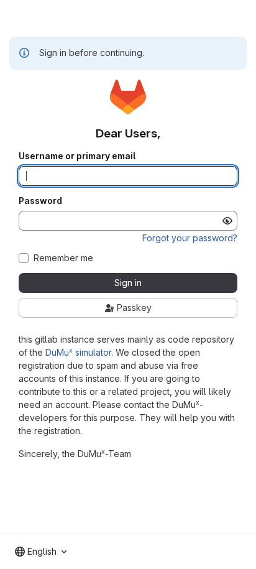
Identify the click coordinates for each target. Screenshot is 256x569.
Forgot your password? (189, 238)
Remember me (63, 258)
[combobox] (40, 551)
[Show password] (227, 221)
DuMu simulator (78, 352)
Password (40, 201)
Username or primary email (77, 156)
